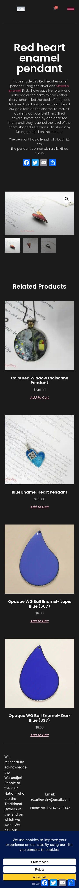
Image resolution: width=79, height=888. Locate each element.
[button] (67, 199)
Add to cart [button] (40, 397)
